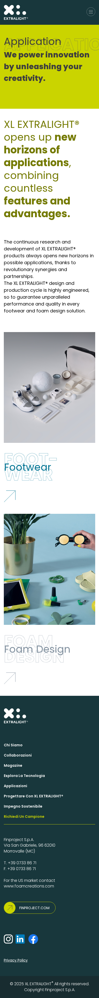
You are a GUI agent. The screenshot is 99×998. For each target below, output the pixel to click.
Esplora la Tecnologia (24, 775)
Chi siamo (13, 745)
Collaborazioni (18, 755)
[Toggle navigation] (91, 12)
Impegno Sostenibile (23, 806)
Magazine (13, 765)
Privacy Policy (16, 960)
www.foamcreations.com (29, 886)
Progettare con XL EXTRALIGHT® (33, 796)
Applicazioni (15, 785)
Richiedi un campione (24, 816)
